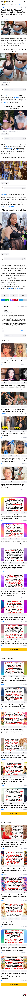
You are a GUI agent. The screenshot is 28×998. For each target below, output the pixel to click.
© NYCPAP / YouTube (16, 131)
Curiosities (3, 926)
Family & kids (4, 413)
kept (16, 100)
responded (10, 288)
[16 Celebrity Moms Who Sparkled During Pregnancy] (14, 423)
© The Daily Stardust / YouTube (6, 131)
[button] (5, 295)
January (4, 194)
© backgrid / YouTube (5, 181)
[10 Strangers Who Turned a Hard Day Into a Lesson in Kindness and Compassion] (14, 530)
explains (10, 267)
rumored (4, 102)
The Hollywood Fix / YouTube (20, 291)
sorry (12, 278)
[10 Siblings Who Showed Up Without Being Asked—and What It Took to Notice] (14, 745)
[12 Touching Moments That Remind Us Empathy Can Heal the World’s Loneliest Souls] (14, 668)
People (2, 7)
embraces (9, 148)
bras (18, 149)
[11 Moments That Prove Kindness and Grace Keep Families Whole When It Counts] (14, 769)
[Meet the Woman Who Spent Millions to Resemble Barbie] (14, 350)
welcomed (7, 95)
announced (16, 97)
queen (18, 288)
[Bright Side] (8, 2)
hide (7, 146)
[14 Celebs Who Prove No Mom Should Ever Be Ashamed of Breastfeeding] (14, 399)
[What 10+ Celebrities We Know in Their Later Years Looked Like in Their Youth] (14, 375)
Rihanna (3, 37)
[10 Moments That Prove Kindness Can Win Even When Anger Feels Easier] (14, 607)
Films (2, 389)
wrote (23, 196)
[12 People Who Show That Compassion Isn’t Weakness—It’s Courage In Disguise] (14, 631)
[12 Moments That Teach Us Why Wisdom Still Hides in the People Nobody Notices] (14, 694)
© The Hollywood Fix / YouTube (6, 82)
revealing (3, 206)
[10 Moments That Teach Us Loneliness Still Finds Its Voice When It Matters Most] (14, 795)
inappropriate (11, 206)
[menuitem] (2, 4)
